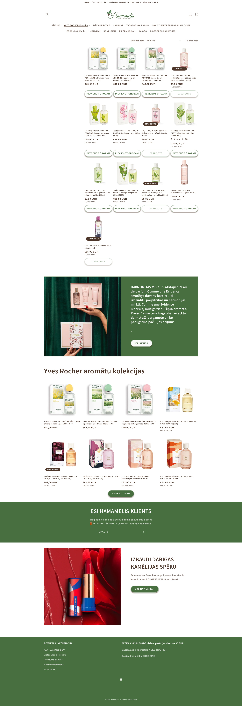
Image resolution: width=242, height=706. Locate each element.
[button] (47, 14)
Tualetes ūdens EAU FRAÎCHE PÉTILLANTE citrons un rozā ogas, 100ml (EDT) (97, 78)
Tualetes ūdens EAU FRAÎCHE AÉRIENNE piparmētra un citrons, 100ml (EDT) (126, 78)
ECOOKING (149, 656)
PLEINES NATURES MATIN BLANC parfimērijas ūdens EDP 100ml (136, 477)
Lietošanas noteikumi (55, 655)
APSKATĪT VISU (121, 493)
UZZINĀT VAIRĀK (144, 589)
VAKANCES (49, 669)
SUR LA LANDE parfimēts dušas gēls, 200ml (98, 247)
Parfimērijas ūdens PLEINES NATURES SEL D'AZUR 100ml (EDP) (178, 422)
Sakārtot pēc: (137, 41)
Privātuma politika (53, 660)
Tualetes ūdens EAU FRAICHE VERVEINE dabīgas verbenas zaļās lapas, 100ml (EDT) (97, 133)
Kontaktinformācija (54, 665)
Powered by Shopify (130, 699)
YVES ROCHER (158, 650)
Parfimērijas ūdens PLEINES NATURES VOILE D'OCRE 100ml (176, 477)
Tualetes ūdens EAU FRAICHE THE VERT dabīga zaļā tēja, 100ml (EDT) (183, 133)
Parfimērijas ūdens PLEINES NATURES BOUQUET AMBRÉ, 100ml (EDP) (60, 477)
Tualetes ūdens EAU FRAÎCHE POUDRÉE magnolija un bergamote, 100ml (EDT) (154, 78)
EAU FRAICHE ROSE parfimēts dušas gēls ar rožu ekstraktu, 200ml (154, 133)
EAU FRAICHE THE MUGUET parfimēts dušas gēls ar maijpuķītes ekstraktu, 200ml (155, 192)
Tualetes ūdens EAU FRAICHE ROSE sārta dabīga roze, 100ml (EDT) (126, 133)
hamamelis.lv (116, 699)
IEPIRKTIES (141, 343)
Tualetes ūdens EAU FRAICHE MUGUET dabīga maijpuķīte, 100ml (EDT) (126, 192)
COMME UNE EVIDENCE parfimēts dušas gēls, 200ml (183, 191)
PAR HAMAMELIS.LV (54, 650)
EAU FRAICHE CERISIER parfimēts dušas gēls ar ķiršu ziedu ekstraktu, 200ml (183, 78)
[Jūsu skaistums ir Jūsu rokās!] (143, 532)
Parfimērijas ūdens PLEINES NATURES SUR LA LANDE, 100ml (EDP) (101, 477)
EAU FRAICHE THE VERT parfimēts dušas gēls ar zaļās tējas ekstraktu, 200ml (97, 192)
